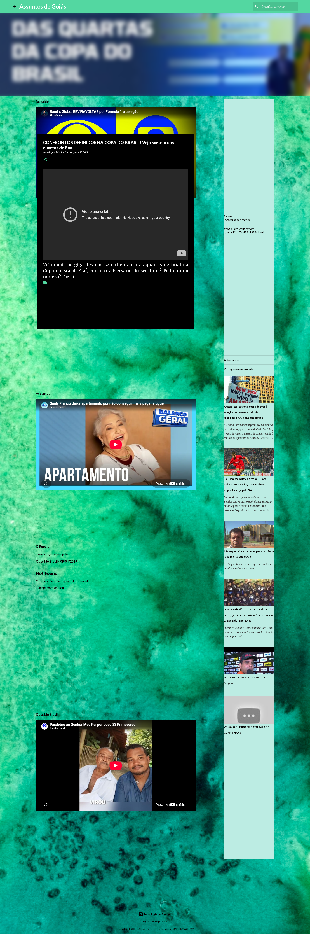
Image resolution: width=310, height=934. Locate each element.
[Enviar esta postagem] (45, 283)
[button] (45, 159)
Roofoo (165, 921)
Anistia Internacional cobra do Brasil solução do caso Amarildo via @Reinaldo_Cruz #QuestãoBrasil (245, 412)
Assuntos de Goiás (42, 6)
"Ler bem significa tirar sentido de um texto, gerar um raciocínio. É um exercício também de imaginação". (248, 615)
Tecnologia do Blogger (157, 914)
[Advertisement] (116, 360)
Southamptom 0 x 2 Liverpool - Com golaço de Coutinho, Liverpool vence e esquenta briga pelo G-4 (246, 485)
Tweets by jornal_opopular (52, 554)
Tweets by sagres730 (237, 219)
